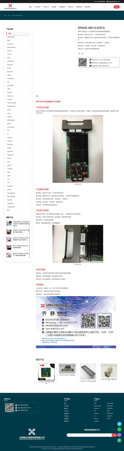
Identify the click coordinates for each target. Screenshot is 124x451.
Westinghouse (11, 193)
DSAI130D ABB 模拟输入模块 (46, 382)
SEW (8, 172)
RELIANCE (10, 155)
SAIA (8, 162)
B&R (8, 40)
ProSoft (9, 148)
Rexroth (9, 158)
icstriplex (9, 99)
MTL (8, 130)
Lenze (9, 113)
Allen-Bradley (11, 37)
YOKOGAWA (11, 207)
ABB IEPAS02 (82, 31)
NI (8, 134)
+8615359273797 (103, 66)
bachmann (10, 44)
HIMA (8, 89)
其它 (8, 210)
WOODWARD (11, 196)
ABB (82, 53)
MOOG (9, 123)
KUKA (9, 110)
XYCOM (9, 200)
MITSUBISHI (11, 120)
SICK (8, 175)
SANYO (9, 165)
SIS (8, 179)
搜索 (116, 7)
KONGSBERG (11, 106)
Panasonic (10, 141)
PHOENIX (10, 144)
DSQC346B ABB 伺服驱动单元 (109, 380)
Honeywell (10, 96)
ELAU (9, 57)
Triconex (9, 189)
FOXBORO (10, 78)
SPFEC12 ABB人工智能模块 (67, 375)
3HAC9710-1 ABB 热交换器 (88, 381)
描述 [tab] (37, 96)
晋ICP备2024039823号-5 (77, 448)
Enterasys (10, 64)
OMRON (9, 137)
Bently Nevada (11, 47)
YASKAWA (10, 203)
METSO (9, 116)
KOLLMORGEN (11, 103)
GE (8, 82)
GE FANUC (10, 85)
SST (8, 182)
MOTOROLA (11, 127)
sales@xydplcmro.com (114, 1)
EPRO (9, 68)
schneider (10, 168)
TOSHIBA (10, 186)
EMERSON (10, 61)
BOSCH (9, 51)
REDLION (10, 151)
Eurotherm (10, 71)
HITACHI (9, 92)
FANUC (9, 75)
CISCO (9, 54)
